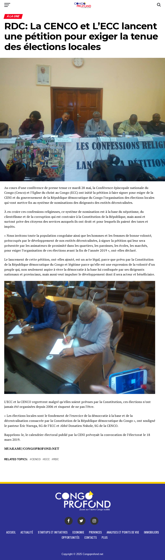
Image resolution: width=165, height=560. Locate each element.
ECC (47, 459)
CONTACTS (90, 537)
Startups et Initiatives (53, 532)
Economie (78, 532)
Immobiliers (151, 532)
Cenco (36, 459)
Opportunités (70, 537)
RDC (56, 459)
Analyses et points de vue (123, 532)
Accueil (11, 532)
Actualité (27, 532)
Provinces (95, 532)
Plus (105, 537)
